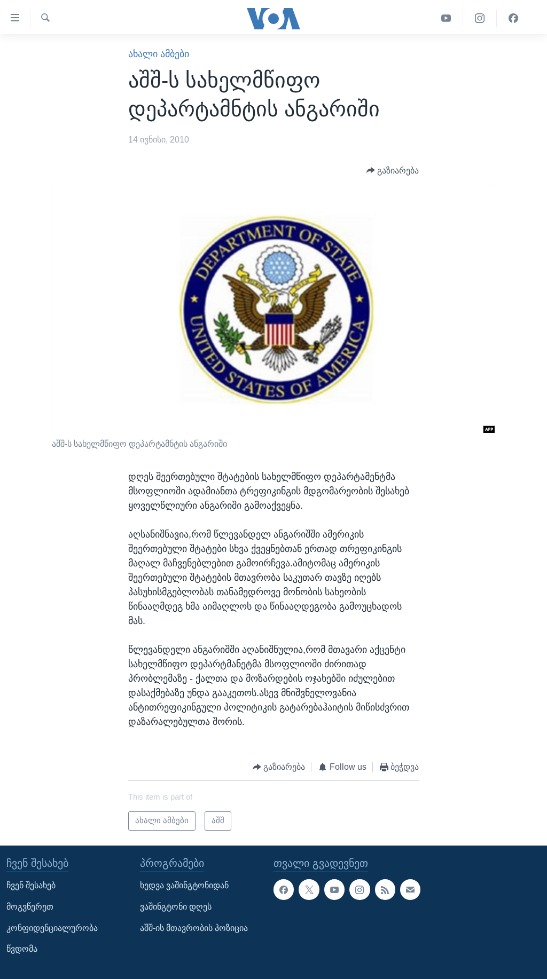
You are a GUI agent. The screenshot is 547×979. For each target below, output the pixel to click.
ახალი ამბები (158, 54)
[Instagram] (480, 18)
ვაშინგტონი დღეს (176, 906)
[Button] (392, 170)
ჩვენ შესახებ (31, 885)
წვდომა (21, 948)
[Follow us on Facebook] (284, 889)
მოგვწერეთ (29, 906)
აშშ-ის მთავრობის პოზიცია (194, 928)
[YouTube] (446, 18)
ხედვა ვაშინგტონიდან (184, 885)
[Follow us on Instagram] (359, 889)
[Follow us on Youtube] (334, 889)
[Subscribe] (410, 889)
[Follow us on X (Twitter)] (309, 889)
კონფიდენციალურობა (52, 928)
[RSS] (385, 889)
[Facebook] (513, 18)
